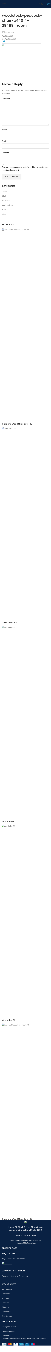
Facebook (6, 1294)
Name (5, 129)
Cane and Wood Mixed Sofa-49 (17, 424)
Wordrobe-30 (8, 821)
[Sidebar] (3, 1349)
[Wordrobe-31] (25, 922)
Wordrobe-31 (8, 1020)
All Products (7, 1289)
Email (4, 141)
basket (5, 191)
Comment (6, 98)
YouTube (5, 1298)
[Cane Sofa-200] (25, 524)
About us (6, 1307)
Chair (4, 196)
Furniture (6, 200)
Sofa (4, 209)
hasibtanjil (9, 32)
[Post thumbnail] (7, 1265)
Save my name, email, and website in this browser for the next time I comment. (25, 168)
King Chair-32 (8, 1253)
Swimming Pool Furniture (13, 1270)
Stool (4, 214)
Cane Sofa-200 (9, 623)
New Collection (8, 1331)
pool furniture (7, 205)
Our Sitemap (7, 1316)
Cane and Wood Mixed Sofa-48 (17, 1219)
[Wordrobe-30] (25, 723)
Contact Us (6, 1312)
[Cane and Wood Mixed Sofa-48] (25, 1120)
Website (5, 153)
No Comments (19, 1259)
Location (5, 1303)
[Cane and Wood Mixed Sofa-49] (25, 325)
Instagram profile (9, 1327)
